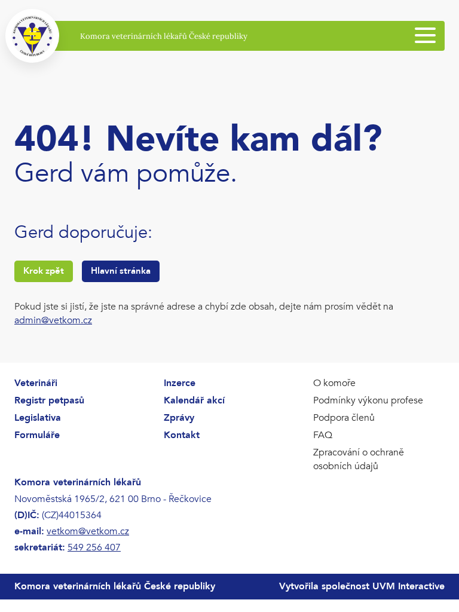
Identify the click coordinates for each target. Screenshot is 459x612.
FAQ (322, 435)
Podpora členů (344, 417)
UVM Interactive (408, 586)
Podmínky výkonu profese (368, 400)
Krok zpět (43, 271)
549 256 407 (94, 547)
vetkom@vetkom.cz (88, 531)
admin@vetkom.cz (53, 320)
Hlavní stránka (121, 271)
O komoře (334, 383)
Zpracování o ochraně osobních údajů (358, 459)
